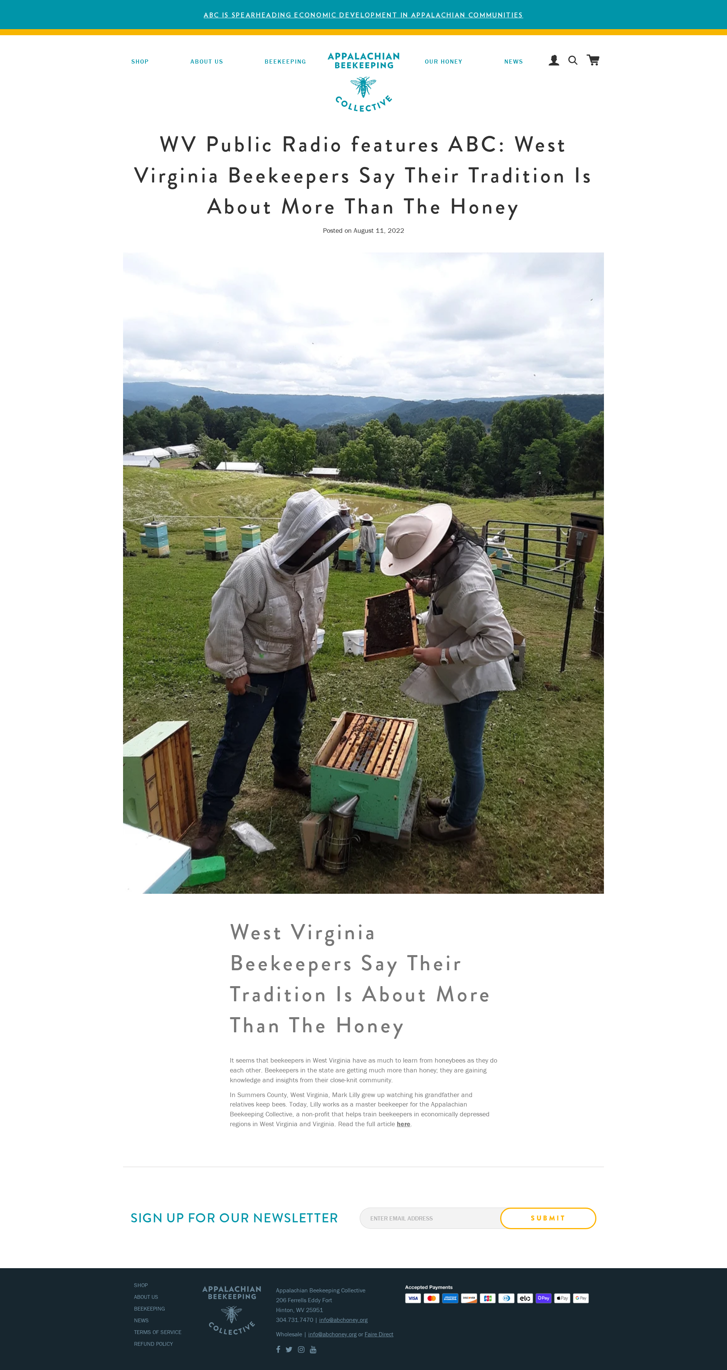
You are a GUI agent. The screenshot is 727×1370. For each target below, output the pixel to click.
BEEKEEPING (149, 1308)
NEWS (513, 61)
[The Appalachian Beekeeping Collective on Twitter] (289, 1349)
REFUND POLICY (153, 1343)
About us (206, 61)
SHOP (140, 61)
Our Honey (443, 61)
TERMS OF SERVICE (157, 1332)
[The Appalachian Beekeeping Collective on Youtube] (313, 1349)
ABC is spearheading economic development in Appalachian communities (363, 15)
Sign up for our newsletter (235, 1218)
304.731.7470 (294, 1319)
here (403, 1123)
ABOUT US (146, 1296)
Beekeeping (283, 61)
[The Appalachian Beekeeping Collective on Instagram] (301, 1349)
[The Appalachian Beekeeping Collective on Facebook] (278, 1349)
